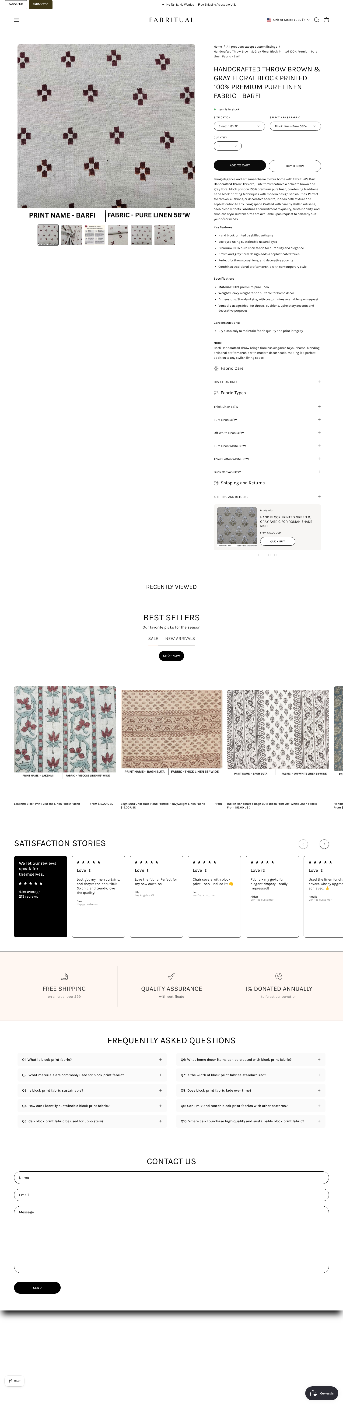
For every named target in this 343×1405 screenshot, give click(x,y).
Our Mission (27, 1350)
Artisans (24, 1357)
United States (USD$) (289, 19)
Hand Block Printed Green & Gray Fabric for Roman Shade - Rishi (287, 521)
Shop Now (171, 656)
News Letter (90, 1350)
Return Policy (154, 1342)
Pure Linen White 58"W (230, 446)
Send (37, 1288)
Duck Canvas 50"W (227, 472)
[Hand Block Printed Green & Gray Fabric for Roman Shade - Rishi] (237, 527)
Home (218, 46)
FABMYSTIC (41, 4)
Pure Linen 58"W (225, 420)
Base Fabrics (28, 1335)
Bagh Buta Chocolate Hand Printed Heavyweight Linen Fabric (163, 803)
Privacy (150, 1357)
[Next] (324, 844)
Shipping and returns (231, 497)
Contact (87, 1357)
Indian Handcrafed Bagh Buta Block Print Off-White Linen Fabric (272, 803)
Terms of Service (157, 1350)
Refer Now (89, 1364)
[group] (171, 738)
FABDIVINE (16, 4)
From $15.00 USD (101, 803)
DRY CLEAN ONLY (225, 382)
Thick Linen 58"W (226, 406)
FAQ (84, 1342)
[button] (317, 20)
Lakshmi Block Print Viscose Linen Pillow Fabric (47, 803)
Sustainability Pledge (35, 1364)
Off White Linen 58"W (229, 433)
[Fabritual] (171, 20)
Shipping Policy (157, 1335)
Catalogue (26, 1342)
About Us (88, 1335)
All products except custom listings (252, 46)
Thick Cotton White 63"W (231, 459)
